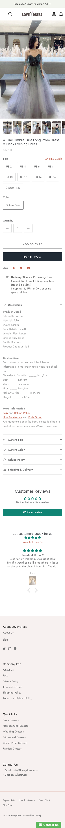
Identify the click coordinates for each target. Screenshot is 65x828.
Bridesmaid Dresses (14, 737)
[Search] (12, 14)
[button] (29, 590)
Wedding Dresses (13, 732)
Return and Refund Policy (17, 698)
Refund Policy (22, 413)
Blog (5, 640)
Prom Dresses (11, 720)
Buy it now (32, 257)
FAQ (5, 413)
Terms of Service (12, 687)
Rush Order (35, 417)
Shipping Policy (12, 693)
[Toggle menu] (4, 14)
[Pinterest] (15, 648)
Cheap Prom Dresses (15, 743)
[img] (32, 537)
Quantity (8, 221)
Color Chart (44, 800)
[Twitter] (4, 648)
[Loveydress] (32, 13)
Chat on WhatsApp (16, 775)
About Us (8, 633)
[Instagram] (9, 648)
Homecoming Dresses (15, 726)
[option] (32, 69)
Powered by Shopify (32, 815)
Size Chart (7, 805)
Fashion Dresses (12, 749)
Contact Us (50, 824)
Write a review (32, 512)
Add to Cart (32, 244)
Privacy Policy (11, 681)
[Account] (53, 14)
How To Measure (12, 417)
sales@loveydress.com (25, 770)
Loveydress (16, 815)
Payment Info (9, 800)
